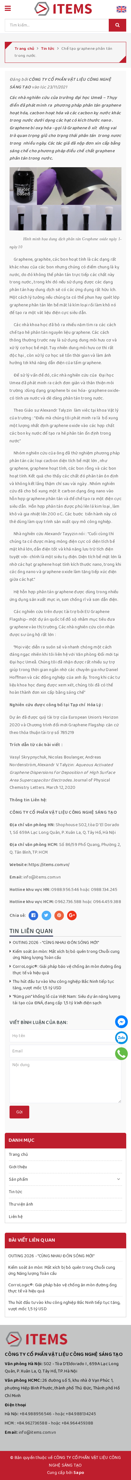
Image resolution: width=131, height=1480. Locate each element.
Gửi (19, 1112)
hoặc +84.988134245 (75, 1413)
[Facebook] (121, 1021)
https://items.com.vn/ (49, 864)
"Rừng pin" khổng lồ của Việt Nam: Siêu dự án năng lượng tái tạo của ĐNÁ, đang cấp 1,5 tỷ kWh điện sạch (66, 999)
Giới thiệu (18, 1166)
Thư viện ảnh (21, 1204)
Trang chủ (18, 1154)
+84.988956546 (36, 1413)
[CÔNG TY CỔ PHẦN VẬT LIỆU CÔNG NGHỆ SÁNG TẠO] (63, 8)
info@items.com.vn (37, 1432)
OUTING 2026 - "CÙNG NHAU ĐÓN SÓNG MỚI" (56, 942)
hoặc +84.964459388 (72, 1423)
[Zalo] (121, 1037)
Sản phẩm (18, 1179)
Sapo (78, 1472)
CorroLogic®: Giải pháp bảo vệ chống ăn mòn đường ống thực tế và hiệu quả (67, 969)
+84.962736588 (32, 1423)
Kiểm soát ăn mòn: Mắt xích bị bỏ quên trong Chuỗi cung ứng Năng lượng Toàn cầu (66, 954)
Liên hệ (16, 1216)
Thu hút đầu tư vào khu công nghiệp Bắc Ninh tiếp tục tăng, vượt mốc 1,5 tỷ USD (63, 984)
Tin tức (15, 1191)
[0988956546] (121, 1053)
